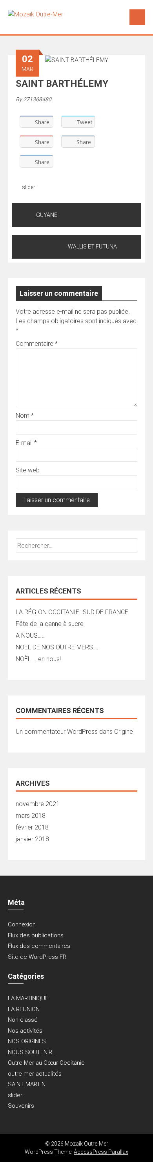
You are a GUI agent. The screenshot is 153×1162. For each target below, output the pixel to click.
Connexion (22, 924)
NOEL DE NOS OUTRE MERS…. (57, 647)
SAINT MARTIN (27, 1084)
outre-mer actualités (35, 1073)
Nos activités (25, 1030)
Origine (123, 731)
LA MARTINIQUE (28, 998)
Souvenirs (21, 1105)
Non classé (23, 1019)
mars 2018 (31, 815)
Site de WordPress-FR (37, 956)
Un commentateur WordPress (57, 731)
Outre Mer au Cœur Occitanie (46, 1062)
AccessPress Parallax (101, 1152)
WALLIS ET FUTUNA (92, 246)
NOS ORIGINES (27, 1041)
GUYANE (46, 215)
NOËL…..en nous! (38, 659)
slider (28, 187)
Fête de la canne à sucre (50, 623)
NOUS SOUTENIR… (32, 1052)
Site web (28, 470)
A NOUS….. (30, 635)
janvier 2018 (32, 839)
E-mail (26, 443)
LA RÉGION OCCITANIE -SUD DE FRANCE (72, 612)
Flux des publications (36, 935)
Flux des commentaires (39, 945)
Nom (25, 415)
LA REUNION (24, 1009)
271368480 (37, 99)
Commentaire (37, 343)
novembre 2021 (38, 804)
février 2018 (32, 827)
